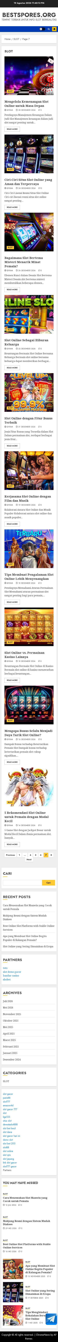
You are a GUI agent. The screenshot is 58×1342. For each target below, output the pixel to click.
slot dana (7, 1132)
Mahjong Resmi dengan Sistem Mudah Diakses (26, 1222)
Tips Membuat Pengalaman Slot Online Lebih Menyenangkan (29, 577)
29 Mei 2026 (11, 1228)
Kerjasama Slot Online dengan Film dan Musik (27, 498)
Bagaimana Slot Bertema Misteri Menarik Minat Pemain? (23, 262)
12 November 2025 (36, 1276)
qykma (10, 110)
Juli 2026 (8, 1001)
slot (4, 1113)
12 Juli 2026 (11, 1205)
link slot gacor (10, 1162)
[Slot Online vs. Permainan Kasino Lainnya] (29, 627)
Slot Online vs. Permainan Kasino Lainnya (24, 655)
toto (5, 968)
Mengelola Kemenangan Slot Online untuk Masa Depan (26, 104)
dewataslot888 (10, 1124)
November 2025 (12, 1014)
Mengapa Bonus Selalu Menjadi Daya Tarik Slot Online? (28, 733)
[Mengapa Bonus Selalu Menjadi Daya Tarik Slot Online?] (29, 705)
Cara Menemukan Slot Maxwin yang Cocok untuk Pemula (25, 1199)
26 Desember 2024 (27, 188)
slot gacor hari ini (11, 1136)
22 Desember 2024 (27, 349)
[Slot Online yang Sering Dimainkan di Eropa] (13, 1292)
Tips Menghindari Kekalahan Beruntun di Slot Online (39, 1316)
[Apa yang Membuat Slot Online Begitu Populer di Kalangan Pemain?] (13, 1269)
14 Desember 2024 (26, 825)
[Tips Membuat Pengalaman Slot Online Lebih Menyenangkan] (29, 548)
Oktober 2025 (10, 1020)
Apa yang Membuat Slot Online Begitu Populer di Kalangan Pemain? (40, 1269)
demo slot (8, 1140)
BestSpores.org (29, 15)
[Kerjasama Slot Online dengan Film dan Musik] (29, 470)
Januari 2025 (10, 1053)
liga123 (6, 1117)
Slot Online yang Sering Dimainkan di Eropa (28, 946)
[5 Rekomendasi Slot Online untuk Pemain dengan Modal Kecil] (29, 787)
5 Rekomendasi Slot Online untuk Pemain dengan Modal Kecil (26, 817)
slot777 (6, 1101)
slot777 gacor (10, 1166)
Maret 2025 (9, 1040)
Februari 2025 (11, 1046)
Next (29, 859)
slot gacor (8, 1094)
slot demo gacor (12, 971)
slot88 (6, 1147)
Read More (12, 129)
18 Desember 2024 (26, 583)
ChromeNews (43, 1334)
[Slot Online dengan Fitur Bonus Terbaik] (29, 392)
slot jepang (8, 1159)
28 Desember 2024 (27, 110)
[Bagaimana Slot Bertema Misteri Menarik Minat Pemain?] (29, 232)
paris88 (6, 1098)
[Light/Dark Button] (42, 29)
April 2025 (9, 1033)
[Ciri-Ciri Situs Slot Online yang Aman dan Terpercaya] (29, 154)
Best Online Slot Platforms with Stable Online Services (27, 1246)
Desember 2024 (12, 1059)
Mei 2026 (8, 1007)
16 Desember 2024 (27, 739)
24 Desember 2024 (27, 271)
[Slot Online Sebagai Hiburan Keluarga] (29, 314)
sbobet (7, 979)
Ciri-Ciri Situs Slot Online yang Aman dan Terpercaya (28, 182)
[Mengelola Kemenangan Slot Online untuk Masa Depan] (29, 75)
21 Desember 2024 (26, 427)
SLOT (10, 91)
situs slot (7, 1120)
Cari (7, 873)
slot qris (7, 1155)
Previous (10, 855)
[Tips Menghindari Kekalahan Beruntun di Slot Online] (13, 1315)
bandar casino (11, 975)
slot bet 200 (9, 1143)
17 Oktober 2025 (35, 1298)
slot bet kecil (9, 1128)
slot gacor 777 (10, 1109)
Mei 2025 (8, 1027)
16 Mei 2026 (11, 1251)
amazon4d (8, 1105)
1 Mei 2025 (32, 1323)
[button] (49, 29)
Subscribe (54, 29)
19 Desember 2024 (27, 505)
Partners (7, 1170)
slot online (8, 1151)
